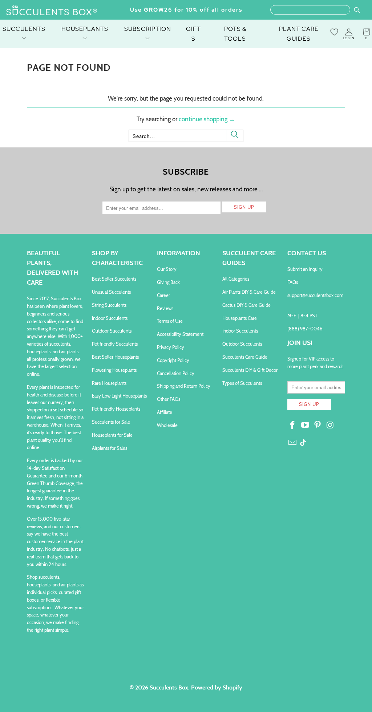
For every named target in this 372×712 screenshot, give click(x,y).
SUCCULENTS (24, 29)
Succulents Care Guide (244, 357)
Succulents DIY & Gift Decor (250, 370)
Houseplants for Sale (112, 435)
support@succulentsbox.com (315, 295)
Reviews (165, 308)
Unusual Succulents (111, 292)
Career (163, 295)
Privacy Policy (170, 347)
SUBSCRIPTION (147, 29)
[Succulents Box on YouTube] (305, 425)
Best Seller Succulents (114, 279)
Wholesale (167, 425)
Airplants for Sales (109, 448)
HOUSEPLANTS (84, 29)
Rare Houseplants (109, 383)
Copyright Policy (173, 360)
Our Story (167, 269)
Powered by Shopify (216, 687)
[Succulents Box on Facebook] (292, 425)
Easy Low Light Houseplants (119, 396)
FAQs (292, 282)
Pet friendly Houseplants (116, 409)
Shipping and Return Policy (183, 386)
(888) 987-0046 (304, 328)
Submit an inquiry (305, 269)
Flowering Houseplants (114, 370)
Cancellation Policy (175, 373)
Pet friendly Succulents (115, 344)
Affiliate (164, 412)
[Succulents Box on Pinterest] (317, 425)
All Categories (235, 279)
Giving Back (168, 282)
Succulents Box (169, 687)
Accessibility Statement (180, 334)
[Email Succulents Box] (292, 443)
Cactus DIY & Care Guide (246, 305)
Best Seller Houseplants (115, 357)
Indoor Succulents (110, 318)
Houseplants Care (239, 318)
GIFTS (193, 33)
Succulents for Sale (111, 422)
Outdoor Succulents (112, 331)
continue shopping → (207, 119)
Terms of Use (170, 321)
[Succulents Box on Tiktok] (303, 443)
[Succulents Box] (51, 11)
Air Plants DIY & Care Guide (249, 292)
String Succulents (109, 305)
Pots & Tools (235, 33)
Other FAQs (168, 399)
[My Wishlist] (334, 32)
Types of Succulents (242, 383)
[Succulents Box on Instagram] (330, 425)
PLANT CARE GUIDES (299, 33)
